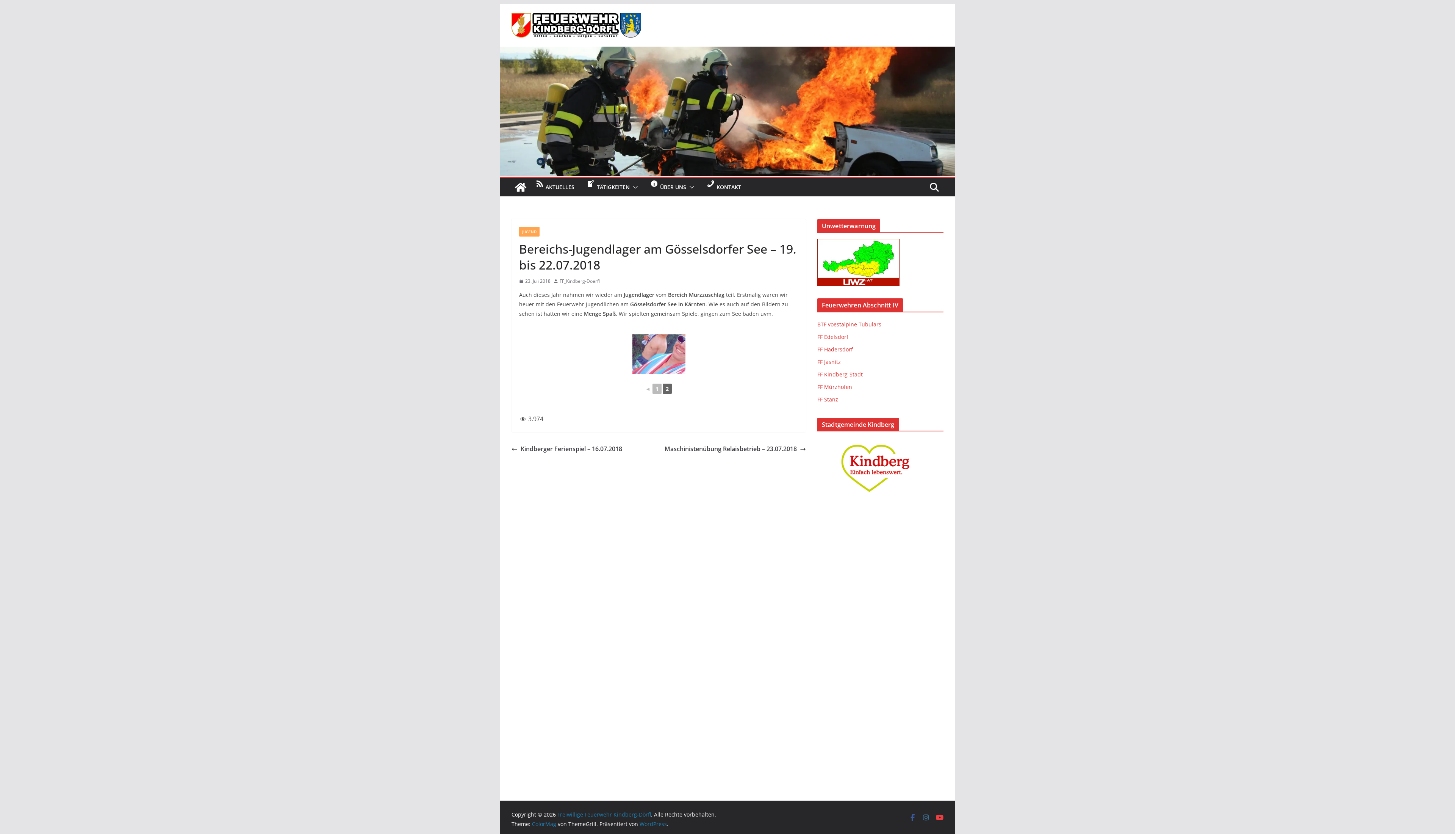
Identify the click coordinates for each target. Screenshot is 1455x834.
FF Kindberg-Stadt (840, 374)
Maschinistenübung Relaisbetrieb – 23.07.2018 (731, 449)
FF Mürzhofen (834, 386)
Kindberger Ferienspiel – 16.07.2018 (571, 449)
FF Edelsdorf (832, 336)
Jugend (529, 231)
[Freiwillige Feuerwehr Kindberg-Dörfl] (727, 52)
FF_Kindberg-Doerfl (580, 281)
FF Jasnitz (829, 361)
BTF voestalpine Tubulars (849, 324)
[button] (634, 187)
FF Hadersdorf (835, 349)
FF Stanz (827, 399)
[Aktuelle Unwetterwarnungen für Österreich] (858, 243)
